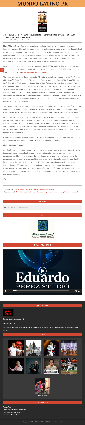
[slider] (41, 290)
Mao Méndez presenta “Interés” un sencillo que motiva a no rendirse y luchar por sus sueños (48, 192)
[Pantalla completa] (79, 291)
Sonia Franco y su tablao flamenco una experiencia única (34, 189)
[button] (42, 271)
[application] (42, 271)
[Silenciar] (76, 291)
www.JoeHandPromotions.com (34, 72)
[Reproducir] (6, 291)
